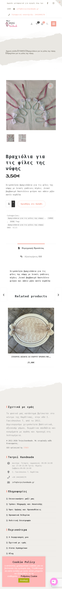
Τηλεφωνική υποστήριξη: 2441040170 (28, 15)
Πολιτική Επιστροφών (20, 520)
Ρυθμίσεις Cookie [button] (29, 576)
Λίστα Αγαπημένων (18, 548)
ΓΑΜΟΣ (22, 51)
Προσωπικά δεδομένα (19, 515)
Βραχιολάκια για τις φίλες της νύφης (41, 51)
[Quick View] (42, 362)
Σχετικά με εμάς (17, 543)
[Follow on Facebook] (47, 3)
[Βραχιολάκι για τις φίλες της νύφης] (58, 294)
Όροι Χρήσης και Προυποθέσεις (25, 509)
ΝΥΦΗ (12, 222)
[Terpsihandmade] (12, 24)
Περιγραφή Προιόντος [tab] (32, 248)
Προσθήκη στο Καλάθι (32, 204)
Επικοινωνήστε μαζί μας (21, 499)
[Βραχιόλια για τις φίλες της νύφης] (3, 294)
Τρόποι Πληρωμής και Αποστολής (25, 504)
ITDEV (26, 448)
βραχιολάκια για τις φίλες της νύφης (25, 225)
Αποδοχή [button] (24, 580)
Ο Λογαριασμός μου (18, 537)
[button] (50, 86)
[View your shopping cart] (42, 24)
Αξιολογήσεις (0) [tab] (33, 257)
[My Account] (32, 24)
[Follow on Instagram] (53, 3)
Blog (11, 553)
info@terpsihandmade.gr (28, 9)
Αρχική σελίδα (11, 51)
